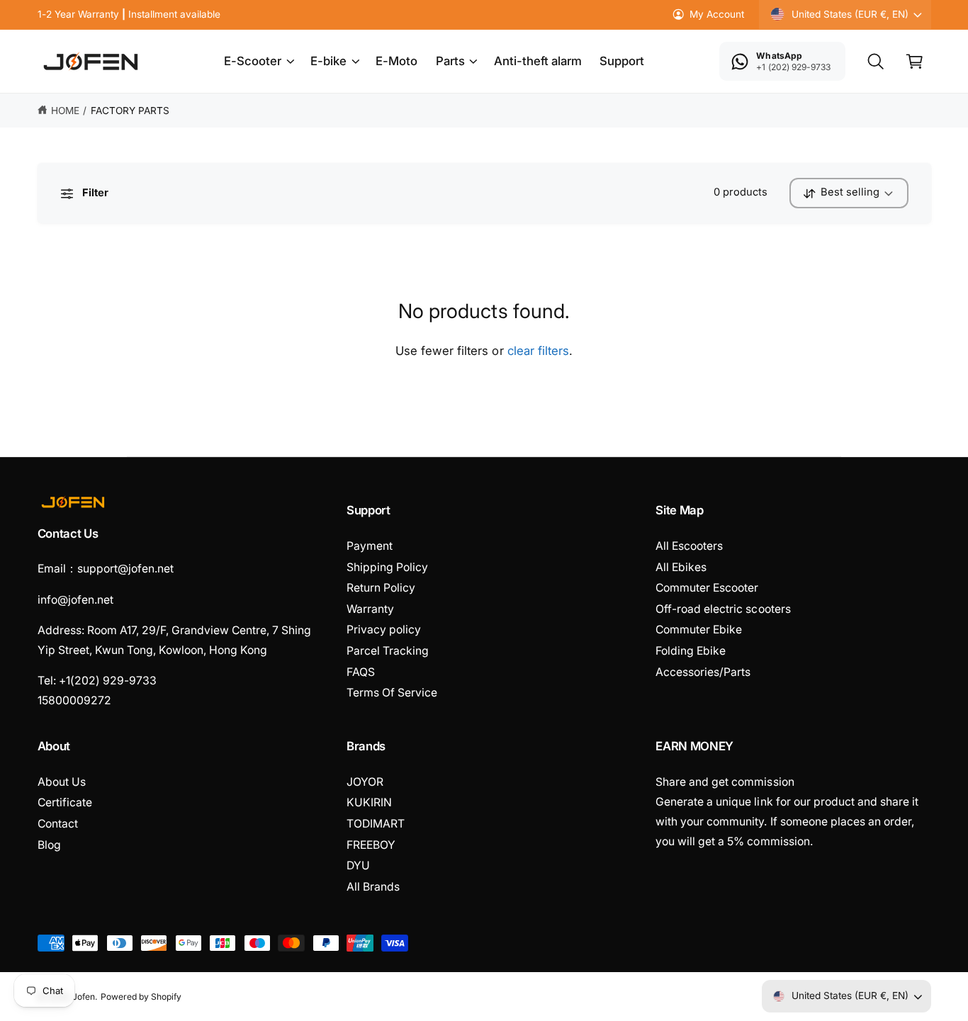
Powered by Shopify (141, 996)
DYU (358, 865)
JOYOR (365, 782)
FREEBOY (371, 845)
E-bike (328, 61)
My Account (717, 14)
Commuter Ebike (698, 629)
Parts (450, 61)
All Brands (373, 886)
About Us (62, 782)
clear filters (538, 351)
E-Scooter (252, 61)
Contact (58, 823)
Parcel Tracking (388, 651)
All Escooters (689, 546)
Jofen (83, 996)
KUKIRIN (369, 802)
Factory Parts (130, 110)
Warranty (370, 609)
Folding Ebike (690, 651)
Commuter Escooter (706, 587)
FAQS (361, 672)
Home (65, 110)
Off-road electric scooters (722, 609)
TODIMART (376, 823)
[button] (258, 61)
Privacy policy (384, 629)
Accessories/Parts (702, 672)
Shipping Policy (387, 567)
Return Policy (381, 587)
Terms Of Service (392, 692)
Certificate (65, 802)
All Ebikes (681, 567)
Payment (370, 546)
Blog (49, 845)
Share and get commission (724, 782)
